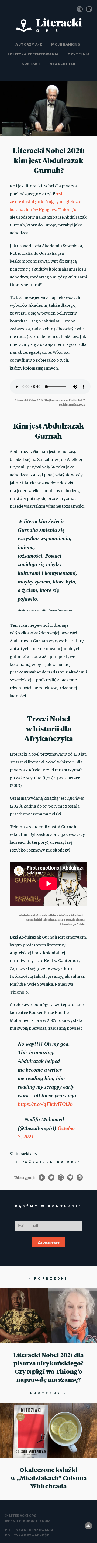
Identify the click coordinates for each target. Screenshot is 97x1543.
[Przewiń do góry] (88, 1525)
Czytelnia (79, 54)
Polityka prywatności (28, 1535)
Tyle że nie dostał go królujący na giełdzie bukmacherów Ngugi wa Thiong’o (45, 201)
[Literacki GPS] (48, 25)
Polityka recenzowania (33, 54)
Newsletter (62, 63)
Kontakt (31, 63)
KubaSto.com (36, 1521)
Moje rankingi (66, 44)
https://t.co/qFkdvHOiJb (45, 1104)
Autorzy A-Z (28, 44)
